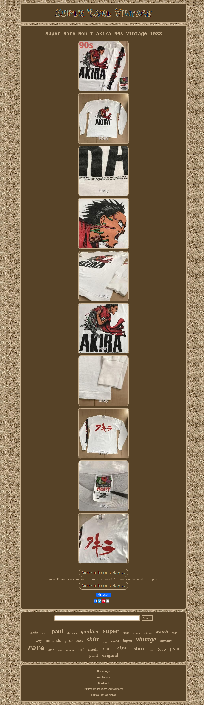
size (121, 648)
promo (136, 633)
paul (57, 631)
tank (174, 632)
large (151, 651)
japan (127, 640)
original (110, 655)
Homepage (103, 671)
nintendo (53, 640)
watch (162, 631)
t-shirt (137, 649)
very (39, 641)
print (93, 655)
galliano (148, 633)
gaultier (90, 631)
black (107, 649)
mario (126, 632)
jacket (69, 641)
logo (161, 649)
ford (81, 650)
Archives (103, 677)
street (45, 632)
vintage (146, 639)
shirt (93, 639)
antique (70, 650)
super (111, 630)
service (166, 641)
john (105, 642)
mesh (93, 649)
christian (72, 632)
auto (79, 641)
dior (51, 650)
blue (60, 650)
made (34, 633)
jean (174, 648)
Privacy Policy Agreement (103, 689)
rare (36, 648)
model (115, 641)
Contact (103, 683)
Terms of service (103, 695)
